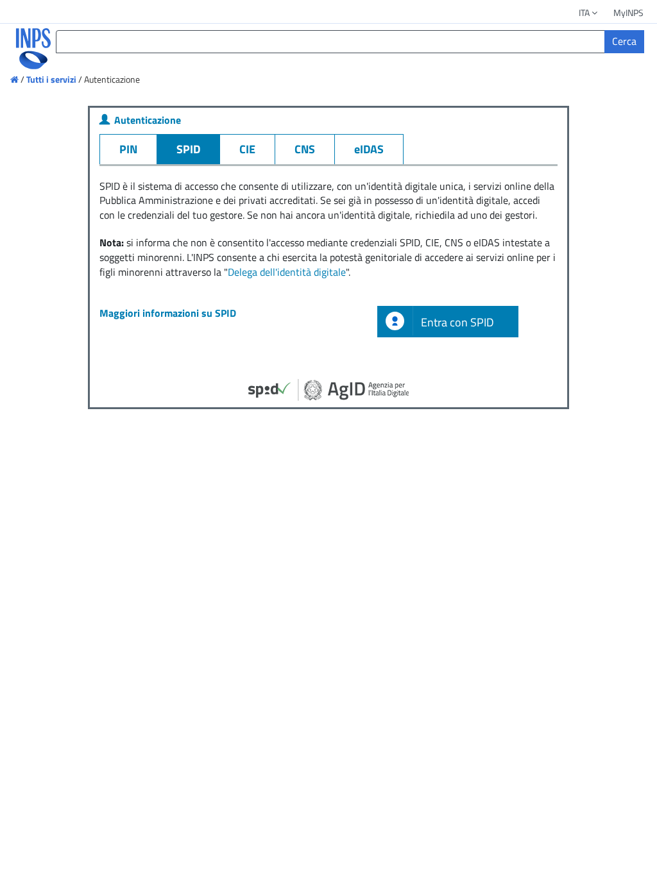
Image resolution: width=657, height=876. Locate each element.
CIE (247, 149)
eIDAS (369, 149)
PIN (128, 149)
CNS (304, 149)
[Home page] (15, 79)
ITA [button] (585, 12)
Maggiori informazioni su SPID (167, 313)
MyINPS (628, 12)
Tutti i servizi (51, 79)
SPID (188, 149)
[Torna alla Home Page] (24, 48)
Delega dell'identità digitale (287, 272)
